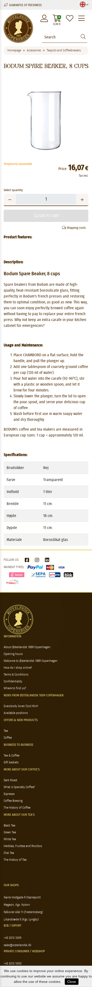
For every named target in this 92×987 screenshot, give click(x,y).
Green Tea (10, 832)
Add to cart (48, 216)
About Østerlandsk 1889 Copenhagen (27, 647)
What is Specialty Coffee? (19, 787)
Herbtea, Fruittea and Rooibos (23, 846)
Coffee (8, 737)
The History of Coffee (17, 807)
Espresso (9, 794)
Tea (6, 731)
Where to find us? (15, 688)
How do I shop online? (18, 667)
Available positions (16, 713)
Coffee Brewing (13, 801)
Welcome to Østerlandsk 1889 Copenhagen (30, 661)
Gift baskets (11, 762)
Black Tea (9, 825)
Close (71, 982)
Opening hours (13, 654)
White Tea (10, 839)
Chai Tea (9, 853)
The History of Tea (15, 859)
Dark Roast (10, 780)
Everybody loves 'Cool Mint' (21, 706)
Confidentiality (13, 681)
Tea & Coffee (11, 755)
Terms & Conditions (16, 674)
